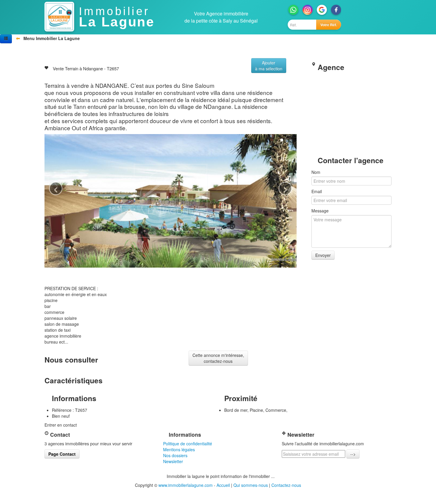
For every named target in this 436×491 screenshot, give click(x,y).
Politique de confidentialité (187, 443)
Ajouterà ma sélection (268, 65)
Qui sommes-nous (250, 485)
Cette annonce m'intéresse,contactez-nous (218, 358)
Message (320, 211)
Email (316, 191)
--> (353, 454)
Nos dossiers (175, 455)
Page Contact (62, 454)
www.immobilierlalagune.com (185, 485)
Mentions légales (179, 449)
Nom (315, 172)
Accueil (223, 485)
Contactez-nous (286, 485)
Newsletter (173, 461)
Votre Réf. (328, 24)
